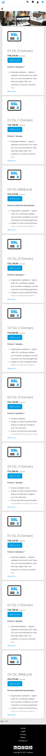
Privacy (23, 734)
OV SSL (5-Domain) (20, 258)
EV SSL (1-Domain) (20, 120)
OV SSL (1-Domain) (20, 328)
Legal (23, 731)
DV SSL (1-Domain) (20, 466)
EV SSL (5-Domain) (20, 51)
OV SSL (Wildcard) (19, 189)
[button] (4, 9)
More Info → (12, 91)
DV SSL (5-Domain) (20, 397)
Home (23, 728)
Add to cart (15, 60)
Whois (23, 737)
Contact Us (23, 740)
